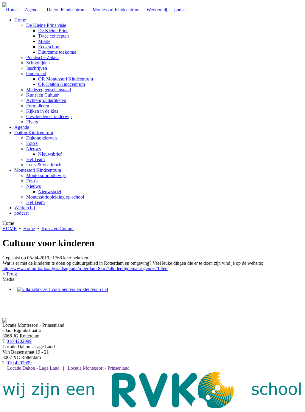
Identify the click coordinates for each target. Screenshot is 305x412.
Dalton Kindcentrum (33, 132)
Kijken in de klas (42, 111)
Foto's (32, 143)
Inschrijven (36, 68)
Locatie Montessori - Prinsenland (99, 368)
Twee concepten (53, 35)
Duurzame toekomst (57, 52)
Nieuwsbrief (49, 191)
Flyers (32, 121)
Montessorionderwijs (46, 175)
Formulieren (37, 105)
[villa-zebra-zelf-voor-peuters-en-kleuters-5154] (62, 289)
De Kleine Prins (53, 30)
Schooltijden (38, 62)
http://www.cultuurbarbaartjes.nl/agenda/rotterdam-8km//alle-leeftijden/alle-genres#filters (85, 268)
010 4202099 (19, 341)
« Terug (9, 273)
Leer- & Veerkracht (44, 164)
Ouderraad (36, 73)
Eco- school (49, 46)
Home (20, 19)
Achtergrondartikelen (46, 100)
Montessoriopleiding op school (55, 196)
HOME (9, 228)
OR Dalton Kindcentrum (61, 84)
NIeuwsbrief (50, 154)
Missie (44, 41)
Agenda (21, 127)
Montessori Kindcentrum (37, 170)
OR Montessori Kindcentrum (65, 78)
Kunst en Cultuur (42, 94)
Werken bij (24, 207)
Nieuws (33, 148)
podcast (21, 213)
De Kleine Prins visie (46, 25)
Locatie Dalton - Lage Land (33, 368)
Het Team (35, 159)
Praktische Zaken (42, 57)
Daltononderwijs (41, 137)
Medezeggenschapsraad (48, 89)
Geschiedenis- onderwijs (49, 116)
